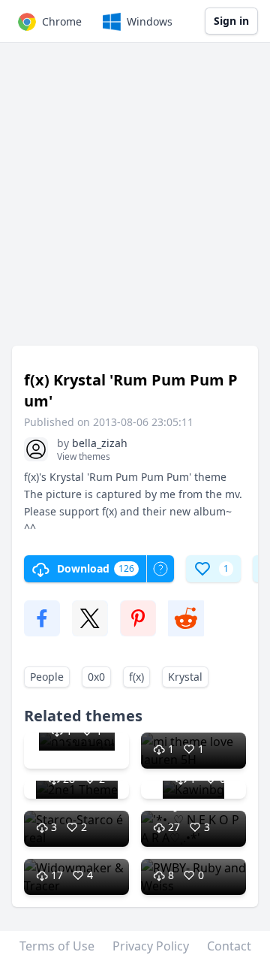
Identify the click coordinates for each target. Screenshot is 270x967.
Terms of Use (57, 946)
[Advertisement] (135, 201)
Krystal (185, 676)
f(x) (136, 676)
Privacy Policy (150, 946)
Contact (229, 946)
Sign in (231, 21)
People (47, 676)
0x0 (96, 676)
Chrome (62, 21)
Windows (149, 21)
